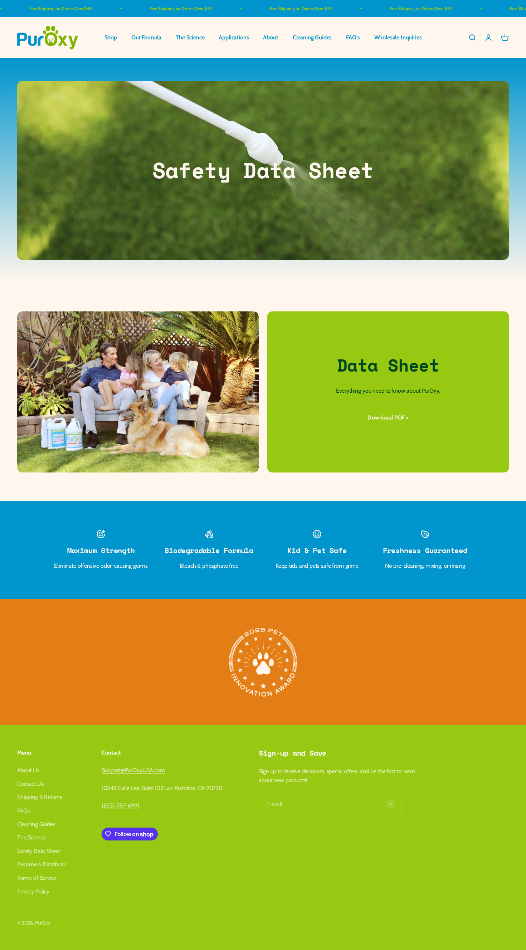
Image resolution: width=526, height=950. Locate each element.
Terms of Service (36, 877)
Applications (234, 37)
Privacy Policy (33, 891)
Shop (110, 37)
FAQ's (353, 37)
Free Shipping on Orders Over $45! (36, 8)
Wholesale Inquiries (398, 37)
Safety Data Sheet (38, 851)
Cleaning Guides (312, 37)
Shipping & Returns (39, 797)
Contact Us (30, 783)
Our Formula (146, 37)
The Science (190, 37)
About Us (28, 770)
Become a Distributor (42, 864)
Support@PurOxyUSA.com (133, 770)
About (270, 37)
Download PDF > (388, 417)
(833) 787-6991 (120, 805)
